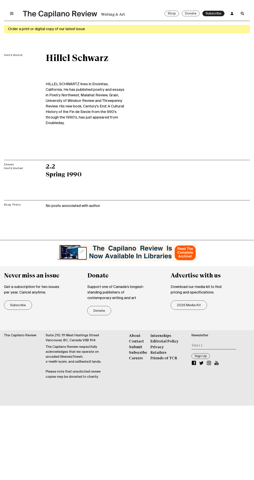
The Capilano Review (20, 335)
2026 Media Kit (189, 305)
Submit (135, 347)
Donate (190, 13)
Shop (172, 13)
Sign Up (201, 356)
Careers (136, 358)
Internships (160, 336)
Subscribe (213, 13)
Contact (136, 341)
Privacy (157, 347)
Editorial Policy (164, 341)
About (134, 336)
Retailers (158, 353)
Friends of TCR (163, 358)
